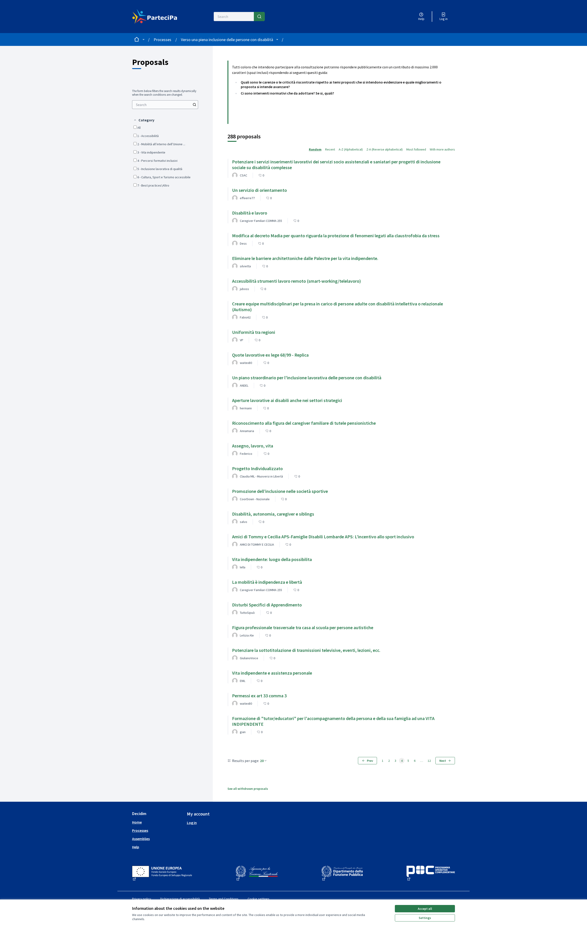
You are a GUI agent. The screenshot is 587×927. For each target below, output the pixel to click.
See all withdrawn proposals (247, 789)
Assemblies (141, 838)
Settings (425, 918)
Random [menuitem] (315, 149)
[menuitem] (165, 104)
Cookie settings (258, 899)
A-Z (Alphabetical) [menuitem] (351, 149)
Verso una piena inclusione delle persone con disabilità (227, 39)
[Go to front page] (157, 16)
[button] (144, 120)
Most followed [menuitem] (416, 149)
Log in (192, 822)
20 (262, 760)
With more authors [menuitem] (442, 149)
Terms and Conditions (223, 899)
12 (429, 761)
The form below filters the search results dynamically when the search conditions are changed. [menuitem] (164, 93)
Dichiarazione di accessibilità (180, 899)
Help (135, 847)
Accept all (425, 909)
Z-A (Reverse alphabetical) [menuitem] (384, 149)
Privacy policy (141, 899)
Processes (162, 39)
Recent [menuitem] (330, 149)
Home (137, 822)
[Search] (259, 16)
